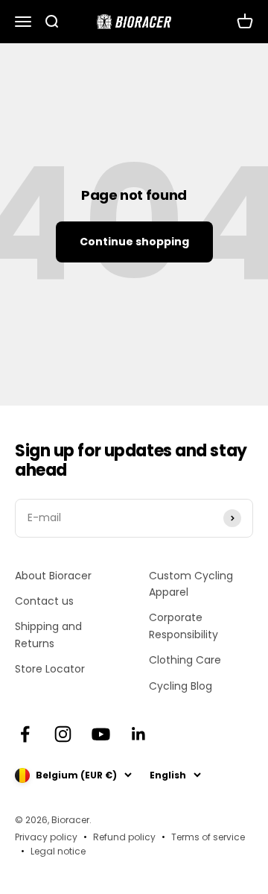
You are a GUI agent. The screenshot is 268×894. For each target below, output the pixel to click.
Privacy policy (46, 837)
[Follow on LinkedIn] (139, 734)
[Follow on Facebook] (25, 734)
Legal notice (58, 851)
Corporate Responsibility (183, 625)
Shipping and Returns (48, 634)
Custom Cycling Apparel (191, 583)
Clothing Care (185, 659)
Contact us (44, 601)
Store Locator (50, 668)
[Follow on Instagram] (63, 734)
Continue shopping (134, 241)
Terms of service (208, 837)
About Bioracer (53, 575)
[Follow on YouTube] (101, 734)
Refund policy (124, 837)
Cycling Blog (180, 686)
